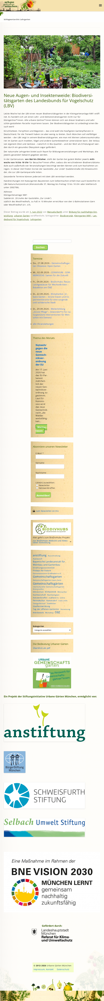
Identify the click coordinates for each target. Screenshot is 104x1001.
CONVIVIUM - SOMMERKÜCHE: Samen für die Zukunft (52, 274)
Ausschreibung (54, 556)
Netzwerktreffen (46, 488)
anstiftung (40, 555)
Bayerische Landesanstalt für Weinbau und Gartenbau (49, 563)
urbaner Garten (22, 215)
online (62, 598)
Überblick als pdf (41, 648)
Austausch (37, 559)
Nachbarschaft (39, 595)
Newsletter (44, 485)
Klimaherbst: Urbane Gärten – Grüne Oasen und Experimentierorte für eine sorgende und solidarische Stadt (51, 298)
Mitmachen (62, 592)
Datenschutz (63, 969)
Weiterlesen (41, 429)
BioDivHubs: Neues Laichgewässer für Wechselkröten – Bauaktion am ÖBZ (51, 284)
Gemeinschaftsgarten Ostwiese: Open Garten (52, 264)
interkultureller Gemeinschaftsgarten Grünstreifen (48, 588)
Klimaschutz (38, 592)
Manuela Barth (54, 211)
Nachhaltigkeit (53, 595)
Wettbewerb (38, 612)
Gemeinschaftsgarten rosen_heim (47, 580)
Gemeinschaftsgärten (48, 583)
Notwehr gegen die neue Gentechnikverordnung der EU (41, 354)
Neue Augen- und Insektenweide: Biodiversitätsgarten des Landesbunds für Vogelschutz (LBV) (48, 100)
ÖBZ (57, 612)
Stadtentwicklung (41, 606)
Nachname (41, 472)
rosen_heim (62, 601)
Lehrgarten (35, 219)
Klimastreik (50, 591)
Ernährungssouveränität (44, 567)
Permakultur (39, 600)
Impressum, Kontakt (44, 969)
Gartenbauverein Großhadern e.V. (47, 573)
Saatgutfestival (39, 603)
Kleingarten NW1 (83, 215)
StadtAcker (51, 603)
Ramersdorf (51, 600)
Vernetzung (65, 609)
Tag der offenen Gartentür (46, 609)
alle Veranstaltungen (43, 324)
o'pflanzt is (53, 597)
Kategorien (38, 626)
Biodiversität (66, 215)
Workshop (49, 613)
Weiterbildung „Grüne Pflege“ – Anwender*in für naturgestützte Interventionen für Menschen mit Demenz (52, 313)
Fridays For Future (42, 570)
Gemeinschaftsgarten (47, 576)
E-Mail (40, 453)
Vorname (40, 463)
